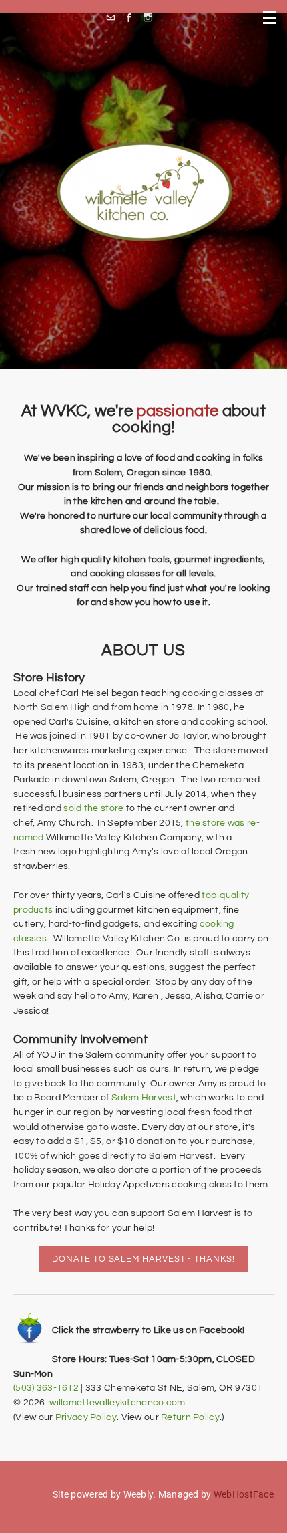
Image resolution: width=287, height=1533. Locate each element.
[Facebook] (132, 17)
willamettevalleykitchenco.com (117, 1402)
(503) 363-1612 (46, 1388)
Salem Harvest (143, 1097)
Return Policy (190, 1417)
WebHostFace (244, 1494)
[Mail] (113, 17)
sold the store (93, 808)
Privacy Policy (86, 1417)
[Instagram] (151, 17)
